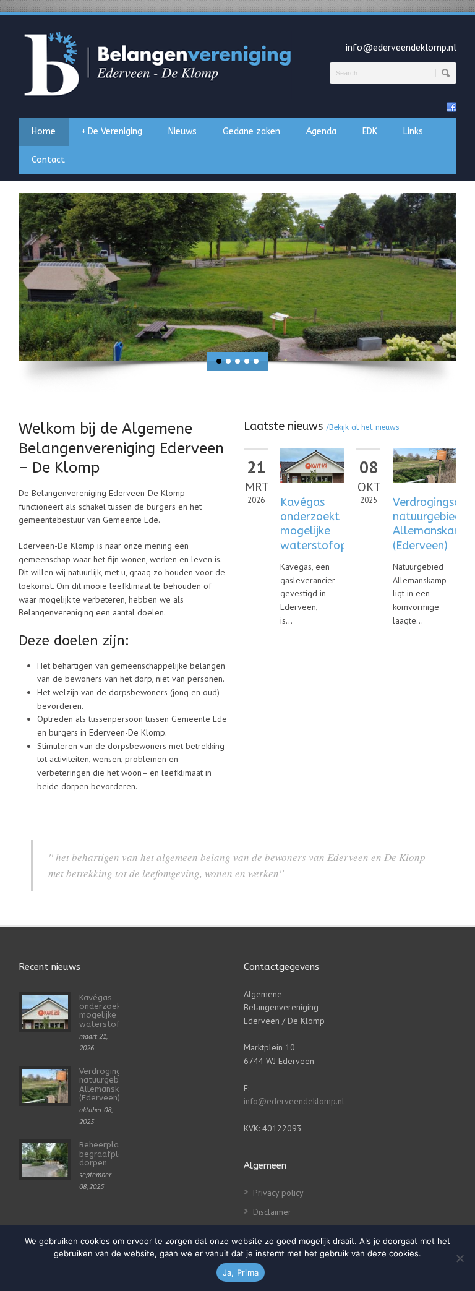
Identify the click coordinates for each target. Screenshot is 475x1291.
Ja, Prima (241, 1272)
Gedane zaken (251, 131)
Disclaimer (272, 1211)
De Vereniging (112, 131)
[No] (459, 1258)
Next (465, 277)
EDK (369, 131)
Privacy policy (278, 1192)
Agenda (321, 131)
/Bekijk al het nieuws (362, 427)
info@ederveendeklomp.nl (401, 47)
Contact (48, 160)
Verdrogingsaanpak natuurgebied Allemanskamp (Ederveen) (116, 1084)
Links (413, 131)
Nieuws (182, 131)
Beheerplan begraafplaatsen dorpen (112, 1153)
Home (44, 131)
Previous (9, 277)
